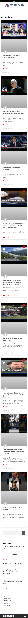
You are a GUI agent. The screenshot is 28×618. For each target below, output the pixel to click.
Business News (7, 598)
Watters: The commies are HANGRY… (12, 563)
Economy (6, 603)
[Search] (23, 533)
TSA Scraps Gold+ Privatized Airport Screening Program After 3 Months (13, 451)
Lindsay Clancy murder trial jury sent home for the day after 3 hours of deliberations (13, 226)
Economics (6, 601)
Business (6, 596)
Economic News (7, 600)
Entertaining (7, 605)
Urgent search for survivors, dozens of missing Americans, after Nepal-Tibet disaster (13, 282)
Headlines (6, 607)
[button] (14, 1)
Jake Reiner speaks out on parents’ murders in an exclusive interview (13, 395)
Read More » (6, 68)
